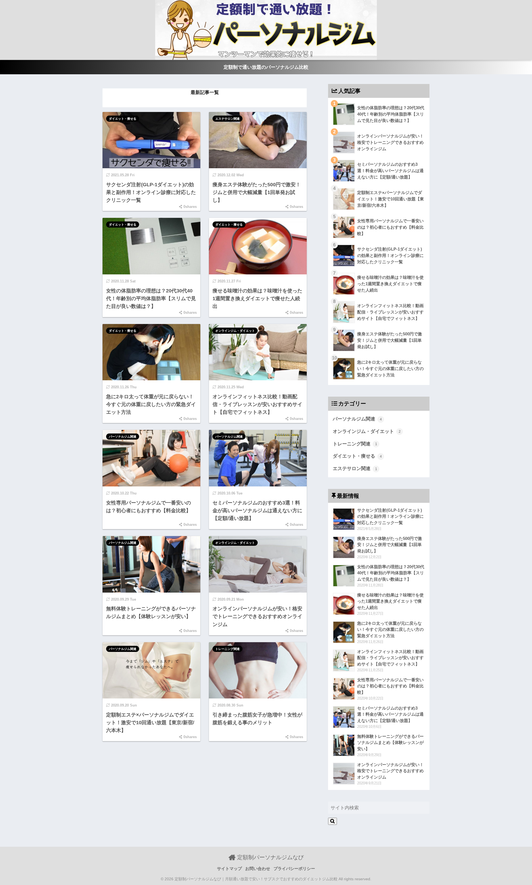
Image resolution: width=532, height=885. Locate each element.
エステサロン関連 (227, 118)
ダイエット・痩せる (122, 118)
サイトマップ (229, 868)
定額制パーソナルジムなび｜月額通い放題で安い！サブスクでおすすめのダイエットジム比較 (256, 879)
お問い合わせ (257, 868)
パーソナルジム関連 (122, 436)
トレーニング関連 (227, 649)
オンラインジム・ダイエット (235, 330)
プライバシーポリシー (294, 868)
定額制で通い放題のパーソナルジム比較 (266, 67)
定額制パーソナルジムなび (270, 857)
